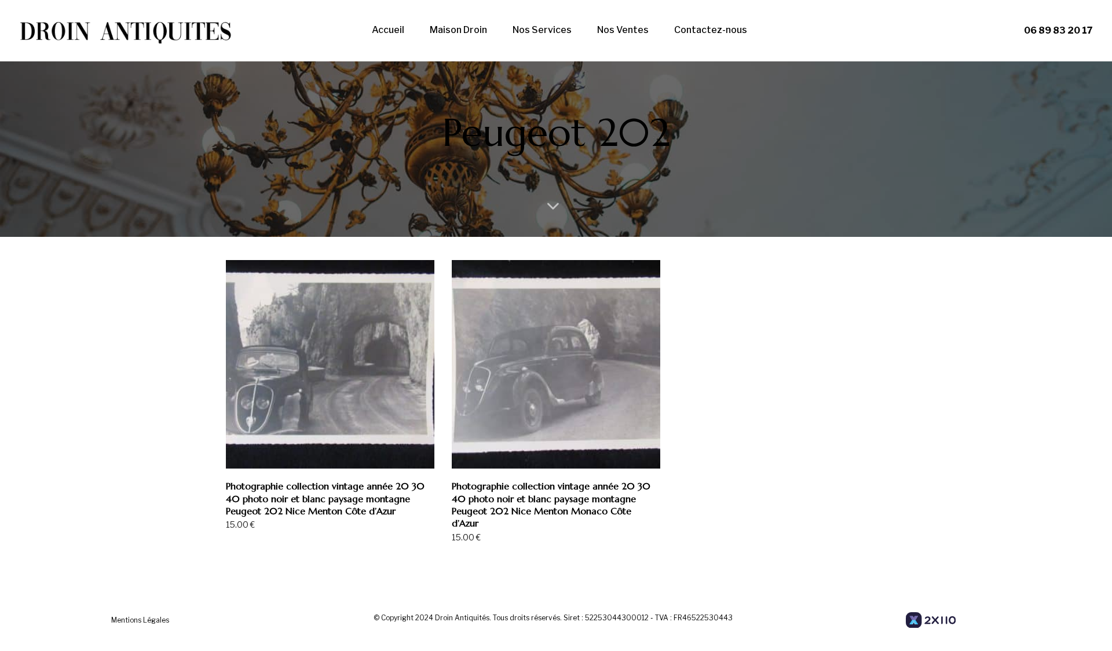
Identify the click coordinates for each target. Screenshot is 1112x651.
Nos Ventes (623, 29)
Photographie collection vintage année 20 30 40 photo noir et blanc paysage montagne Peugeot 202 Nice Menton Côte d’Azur (325, 498)
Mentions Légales (140, 620)
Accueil (388, 29)
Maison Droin (458, 29)
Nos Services (542, 29)
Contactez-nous (710, 29)
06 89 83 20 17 (1058, 30)
